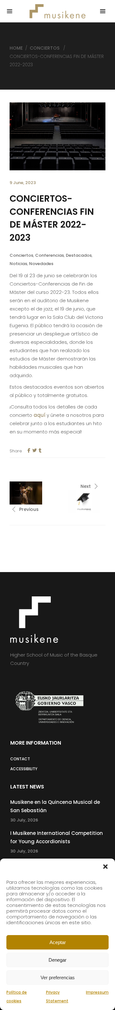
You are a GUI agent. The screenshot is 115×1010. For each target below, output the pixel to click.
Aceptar (58, 942)
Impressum (97, 992)
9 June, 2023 (23, 183)
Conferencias (49, 255)
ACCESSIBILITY (23, 769)
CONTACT (20, 759)
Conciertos (44, 48)
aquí (39, 415)
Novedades (41, 264)
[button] (105, 866)
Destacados (79, 255)
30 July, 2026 (24, 820)
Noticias (18, 264)
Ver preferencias (58, 977)
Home (16, 48)
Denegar (57, 960)
